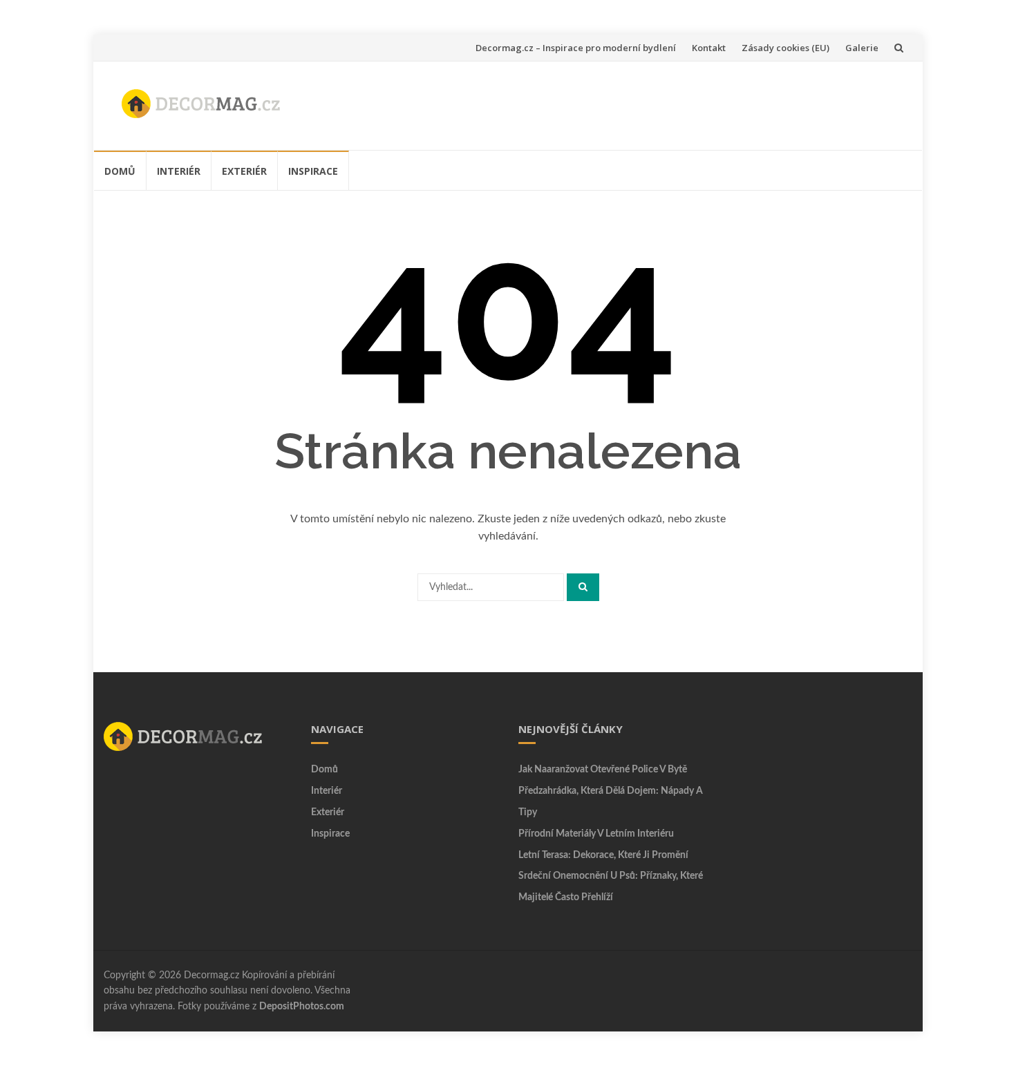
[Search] (583, 587)
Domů (119, 171)
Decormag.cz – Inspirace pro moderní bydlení (576, 47)
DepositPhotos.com (301, 1006)
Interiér (178, 171)
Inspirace (313, 171)
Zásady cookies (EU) (785, 47)
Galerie (861, 47)
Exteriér (244, 171)
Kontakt (709, 47)
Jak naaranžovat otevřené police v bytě (602, 769)
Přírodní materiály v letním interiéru (596, 834)
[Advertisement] (650, 103)
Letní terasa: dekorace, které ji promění (603, 855)
